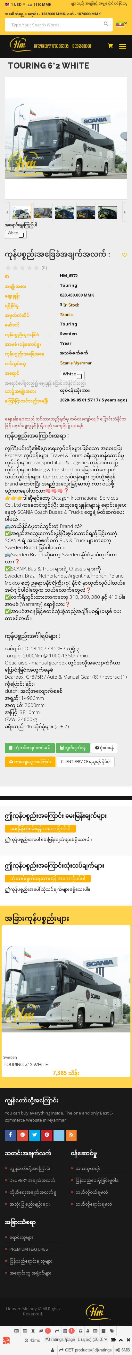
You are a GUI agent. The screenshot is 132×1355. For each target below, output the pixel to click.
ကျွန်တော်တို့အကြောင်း (30, 1168)
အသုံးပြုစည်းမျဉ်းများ (30, 1204)
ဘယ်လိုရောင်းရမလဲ (94, 1204)
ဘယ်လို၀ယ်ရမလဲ (92, 1192)
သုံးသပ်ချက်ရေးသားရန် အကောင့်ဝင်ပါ (47, 878)
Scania (66, 314)
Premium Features (29, 1249)
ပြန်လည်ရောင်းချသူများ (31, 1261)
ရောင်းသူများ (21, 1237)
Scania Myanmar (75, 363)
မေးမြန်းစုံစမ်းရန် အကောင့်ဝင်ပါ (40, 828)
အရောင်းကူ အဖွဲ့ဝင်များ (31, 1273)
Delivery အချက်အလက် (32, 1180)
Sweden (10, 1057)
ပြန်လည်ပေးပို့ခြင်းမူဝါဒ (97, 1180)
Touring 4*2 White (25, 1064)
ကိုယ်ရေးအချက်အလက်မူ (33, 1192)
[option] (66, 1001)
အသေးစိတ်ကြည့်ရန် (66, 1053)
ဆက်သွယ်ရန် (88, 1168)
